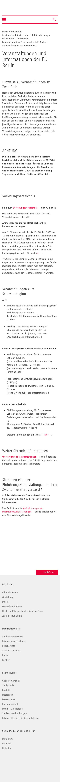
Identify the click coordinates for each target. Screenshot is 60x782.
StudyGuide (49, 572)
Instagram (7, 738)
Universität (16, 31)
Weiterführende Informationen (19, 456)
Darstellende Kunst (12, 606)
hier (38, 253)
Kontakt (6, 690)
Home (5, 31)
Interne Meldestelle (12, 708)
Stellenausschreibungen (14, 713)
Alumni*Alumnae (11, 650)
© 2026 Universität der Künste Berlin (18, 761)
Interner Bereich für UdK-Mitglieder (20, 717)
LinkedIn (6, 748)
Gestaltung (8, 597)
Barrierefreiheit (10, 704)
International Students (13, 641)
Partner (6, 659)
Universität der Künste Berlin (14, 6)
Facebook (7, 743)
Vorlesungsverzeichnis (25, 207)
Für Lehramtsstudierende (15, 38)
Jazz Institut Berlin (12, 615)
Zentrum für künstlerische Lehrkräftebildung (25, 35)
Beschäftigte (8, 645)
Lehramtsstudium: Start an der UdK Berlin (24, 42)
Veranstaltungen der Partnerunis (19, 45)
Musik (5, 601)
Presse (5, 655)
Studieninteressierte (12, 636)
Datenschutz (8, 699)
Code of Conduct (11, 680)
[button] (55, 19)
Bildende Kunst (10, 592)
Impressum (8, 694)
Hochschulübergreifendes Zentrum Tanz (22, 611)
